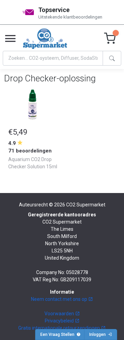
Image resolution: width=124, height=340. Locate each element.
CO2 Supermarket (85, 204)
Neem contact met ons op (59, 299)
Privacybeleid (60, 321)
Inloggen (98, 334)
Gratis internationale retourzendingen (59, 328)
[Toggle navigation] (10, 39)
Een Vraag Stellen (58, 334)
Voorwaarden (59, 313)
